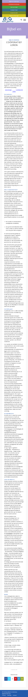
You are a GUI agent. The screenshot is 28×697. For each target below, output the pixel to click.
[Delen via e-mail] (22, 679)
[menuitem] (14, 1)
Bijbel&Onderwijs (6, 693)
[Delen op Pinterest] (15, 679)
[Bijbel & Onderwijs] (11, 20)
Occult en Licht (14, 13)
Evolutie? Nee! (14, 10)
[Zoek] (20, 20)
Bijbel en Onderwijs (14, 1)
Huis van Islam (14, 7)
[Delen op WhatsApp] (12, 679)
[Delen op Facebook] (6, 679)
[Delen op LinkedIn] (18, 679)
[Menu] (24, 20)
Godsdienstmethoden (14, 4)
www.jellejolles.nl (8, 465)
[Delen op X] (9, 679)
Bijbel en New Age (14, 15)
